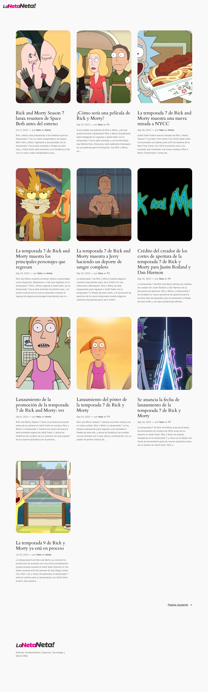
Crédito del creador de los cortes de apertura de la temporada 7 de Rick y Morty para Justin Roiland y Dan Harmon (164, 261)
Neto (38, 130)
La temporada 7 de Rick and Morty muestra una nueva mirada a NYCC (164, 118)
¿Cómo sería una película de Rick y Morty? (103, 115)
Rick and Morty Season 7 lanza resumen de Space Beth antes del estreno (40, 118)
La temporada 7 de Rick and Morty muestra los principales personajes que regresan (43, 259)
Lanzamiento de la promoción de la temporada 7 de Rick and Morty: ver (42, 405)
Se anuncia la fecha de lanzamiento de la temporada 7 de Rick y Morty (159, 408)
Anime (48, 130)
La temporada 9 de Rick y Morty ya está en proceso (40, 545)
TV (108, 124)
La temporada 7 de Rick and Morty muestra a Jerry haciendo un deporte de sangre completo (103, 259)
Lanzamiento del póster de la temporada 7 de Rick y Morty (102, 405)
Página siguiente (180, 604)
